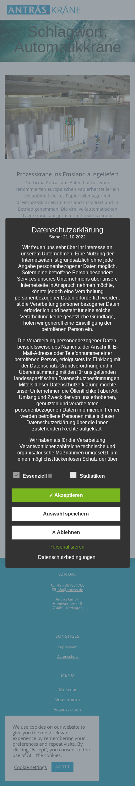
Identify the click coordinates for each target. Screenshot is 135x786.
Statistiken (93, 476)
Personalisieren (66, 547)
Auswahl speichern (66, 513)
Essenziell (35, 476)
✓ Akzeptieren (66, 495)
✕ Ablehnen (66, 532)
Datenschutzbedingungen (66, 557)
